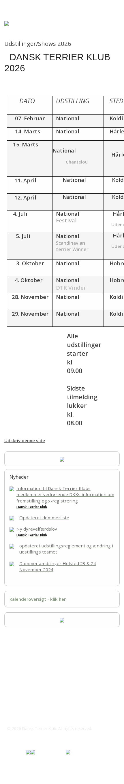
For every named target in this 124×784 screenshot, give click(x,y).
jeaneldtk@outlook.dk (36, 671)
